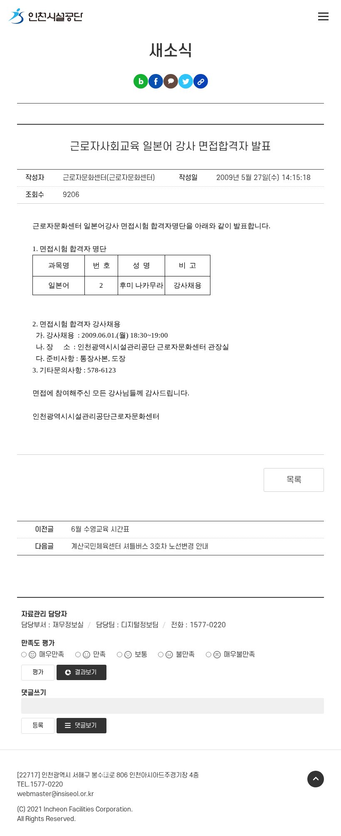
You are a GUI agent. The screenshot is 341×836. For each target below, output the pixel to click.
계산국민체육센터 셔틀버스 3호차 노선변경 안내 (139, 546)
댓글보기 (85, 725)
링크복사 (200, 81)
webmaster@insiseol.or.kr (55, 794)
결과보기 (85, 672)
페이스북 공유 (155, 81)
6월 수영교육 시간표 (100, 529)
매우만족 (51, 654)
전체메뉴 (323, 16)
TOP (315, 779)
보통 (141, 654)
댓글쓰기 (33, 693)
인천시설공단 (45, 16)
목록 (294, 480)
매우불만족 (239, 654)
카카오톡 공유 (170, 81)
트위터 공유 (185, 81)
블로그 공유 (140, 81)
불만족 (185, 654)
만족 (99, 654)
